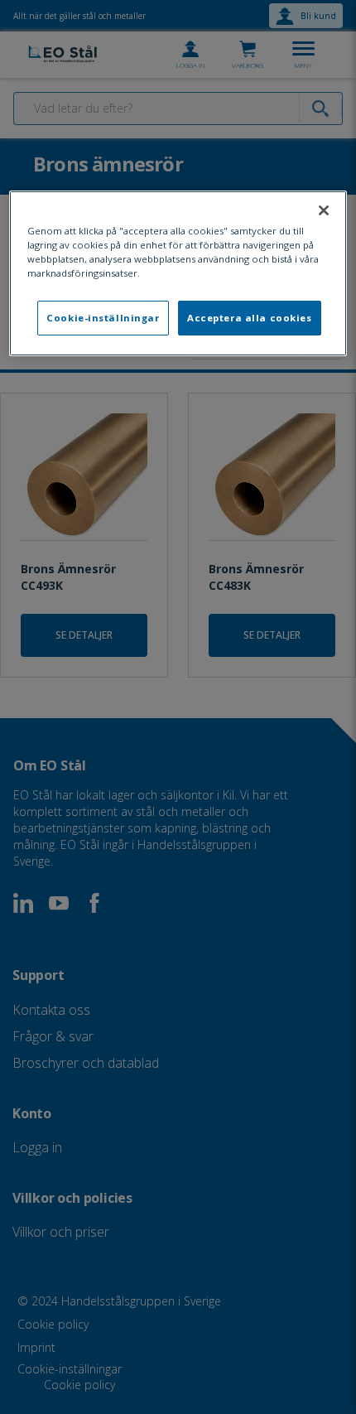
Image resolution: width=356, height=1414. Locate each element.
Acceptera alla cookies (249, 317)
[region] (178, 273)
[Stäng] (323, 210)
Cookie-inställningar (102, 317)
